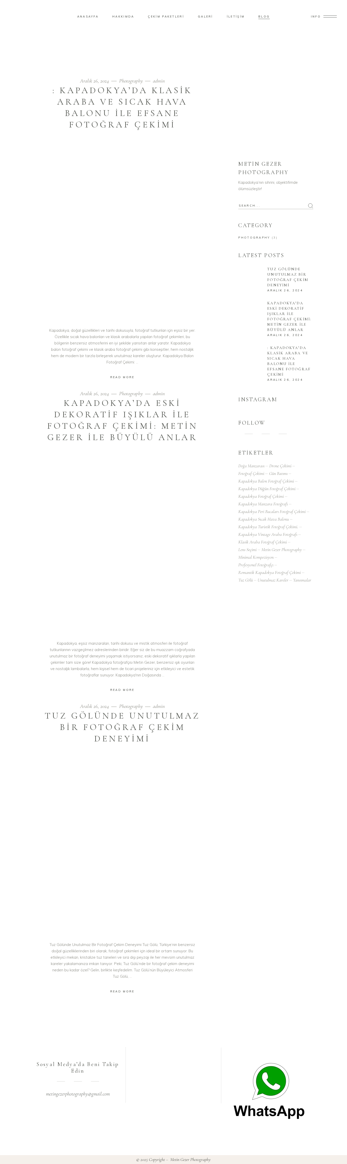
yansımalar (302, 580)
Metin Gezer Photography (281, 549)
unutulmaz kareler (273, 580)
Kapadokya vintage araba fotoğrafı (267, 534)
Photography (131, 81)
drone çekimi (280, 466)
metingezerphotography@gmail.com (78, 1094)
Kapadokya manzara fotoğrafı (263, 504)
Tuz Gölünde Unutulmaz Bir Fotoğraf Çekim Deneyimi (122, 727)
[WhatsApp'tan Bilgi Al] (269, 1091)
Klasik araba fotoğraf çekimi (262, 542)
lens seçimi (247, 549)
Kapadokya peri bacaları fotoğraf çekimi (272, 511)
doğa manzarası (251, 466)
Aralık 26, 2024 (95, 81)
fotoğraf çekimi (251, 473)
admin (159, 81)
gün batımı (278, 473)
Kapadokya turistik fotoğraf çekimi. (268, 526)
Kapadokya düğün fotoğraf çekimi (266, 488)
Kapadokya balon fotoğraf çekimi (266, 481)
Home (285, 46)
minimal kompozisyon (256, 557)
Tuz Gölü (245, 580)
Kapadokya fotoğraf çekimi (261, 496)
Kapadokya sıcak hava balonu (263, 519)
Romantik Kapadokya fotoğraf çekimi (269, 572)
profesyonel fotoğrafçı (255, 565)
